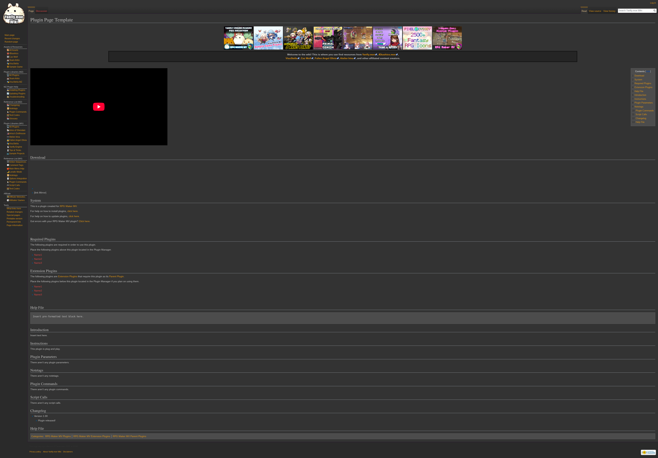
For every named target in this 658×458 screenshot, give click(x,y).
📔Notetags (12, 108)
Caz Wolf (306, 58)
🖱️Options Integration (17, 178)
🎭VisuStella (13, 63)
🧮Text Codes (13, 115)
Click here (84, 221)
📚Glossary (12, 118)
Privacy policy (35, 452)
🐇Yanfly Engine (14, 147)
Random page (11, 42)
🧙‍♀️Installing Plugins (16, 90)
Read (584, 11)
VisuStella (291, 58)
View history (609, 11)
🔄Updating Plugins (16, 93)
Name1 (38, 254)
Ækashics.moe (387, 54)
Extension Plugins (67, 276)
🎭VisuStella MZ (14, 82)
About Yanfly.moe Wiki (52, 452)
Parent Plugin (116, 276)
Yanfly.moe (368, 54)
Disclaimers (68, 452)
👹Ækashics (12, 53)
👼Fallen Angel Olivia (17, 140)
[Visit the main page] (13, 13)
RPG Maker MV (68, 206)
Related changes (15, 212)
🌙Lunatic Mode (14, 172)
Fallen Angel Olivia (326, 58)
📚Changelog (13, 105)
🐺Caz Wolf (12, 57)
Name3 (38, 262)
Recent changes (12, 38)
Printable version (14, 218)
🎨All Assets (12, 50)
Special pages (13, 215)
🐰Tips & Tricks (14, 150)
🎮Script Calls (13, 185)
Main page (10, 35)
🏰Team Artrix (13, 60)
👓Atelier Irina (13, 137)
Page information (15, 225)
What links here (14, 208)
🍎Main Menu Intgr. (16, 168)
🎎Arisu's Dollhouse (16, 133)
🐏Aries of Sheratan (16, 130)
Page (31, 11)
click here (72, 211)
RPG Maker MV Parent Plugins (129, 436)
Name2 (38, 259)
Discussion (41, 11)
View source (595, 11)
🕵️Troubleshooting (16, 97)
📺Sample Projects (16, 153)
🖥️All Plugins (13, 75)
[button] (634, 71)
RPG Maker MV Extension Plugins (91, 436)
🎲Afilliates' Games (16, 200)
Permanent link (14, 222)
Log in (653, 3)
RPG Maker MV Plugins (58, 436)
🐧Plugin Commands (17, 112)
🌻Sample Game (15, 67)
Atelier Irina (347, 58)
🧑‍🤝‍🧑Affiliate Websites (16, 197)
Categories (37, 436)
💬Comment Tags (15, 165)
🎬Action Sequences (16, 162)
